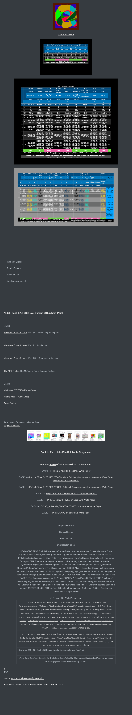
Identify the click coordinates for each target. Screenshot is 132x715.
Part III (53, 464)
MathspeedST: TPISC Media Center (20, 390)
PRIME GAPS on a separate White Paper (71, 512)
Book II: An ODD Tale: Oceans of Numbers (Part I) (37, 313)
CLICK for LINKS (66, 34)
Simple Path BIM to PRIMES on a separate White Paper (71, 493)
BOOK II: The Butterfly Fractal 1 (27, 678)
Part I (52, 452)
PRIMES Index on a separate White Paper (71, 470)
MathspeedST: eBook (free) (16, 396)
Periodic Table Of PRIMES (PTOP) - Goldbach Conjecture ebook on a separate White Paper (71, 486)
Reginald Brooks (12, 425)
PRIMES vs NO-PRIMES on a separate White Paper (71, 499)
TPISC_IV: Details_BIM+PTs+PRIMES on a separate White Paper (71, 506)
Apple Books (10, 403)
